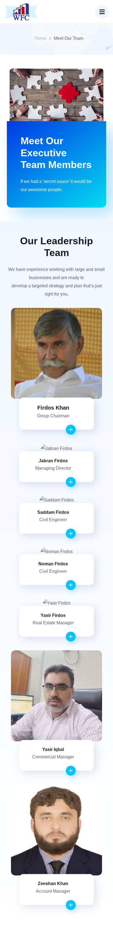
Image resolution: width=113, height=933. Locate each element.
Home (40, 38)
